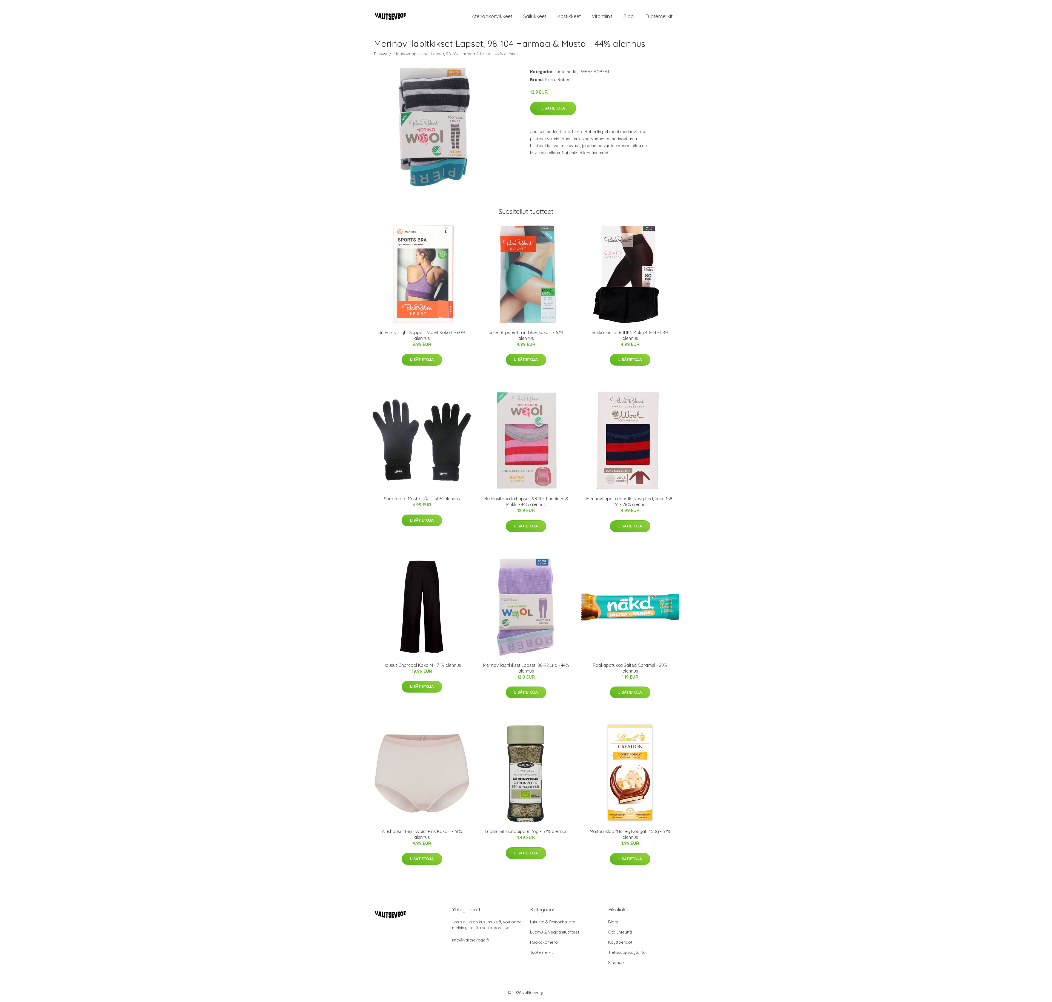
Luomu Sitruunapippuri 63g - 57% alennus (526, 831)
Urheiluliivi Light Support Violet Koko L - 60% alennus (421, 335)
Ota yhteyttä (620, 932)
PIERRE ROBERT (594, 71)
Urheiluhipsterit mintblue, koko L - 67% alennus (526, 335)
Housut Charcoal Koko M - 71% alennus (422, 665)
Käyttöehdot (620, 942)
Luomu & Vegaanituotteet (554, 932)
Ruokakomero (544, 942)
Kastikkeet (569, 16)
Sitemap (616, 962)
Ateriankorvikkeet (492, 16)
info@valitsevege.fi (470, 940)
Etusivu (380, 53)
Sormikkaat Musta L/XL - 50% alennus (422, 498)
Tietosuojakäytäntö (627, 952)
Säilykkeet (534, 16)
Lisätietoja (553, 108)
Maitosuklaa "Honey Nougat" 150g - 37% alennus (630, 834)
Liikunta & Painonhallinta (552, 922)
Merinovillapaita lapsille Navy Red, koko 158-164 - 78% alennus (630, 501)
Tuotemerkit (659, 16)
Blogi (628, 16)
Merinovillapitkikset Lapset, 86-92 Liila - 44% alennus (526, 668)
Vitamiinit (602, 16)
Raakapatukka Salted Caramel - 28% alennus (630, 668)
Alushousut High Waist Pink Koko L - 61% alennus (422, 834)
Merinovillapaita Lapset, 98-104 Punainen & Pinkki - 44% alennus (526, 501)
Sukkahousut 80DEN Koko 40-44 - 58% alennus (630, 335)
